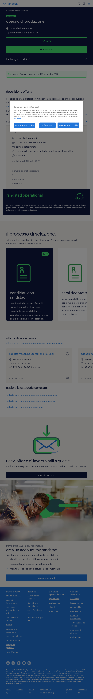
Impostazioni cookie (24, 125)
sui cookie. (17, 118)
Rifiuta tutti (47, 125)
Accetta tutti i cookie (68, 125)
